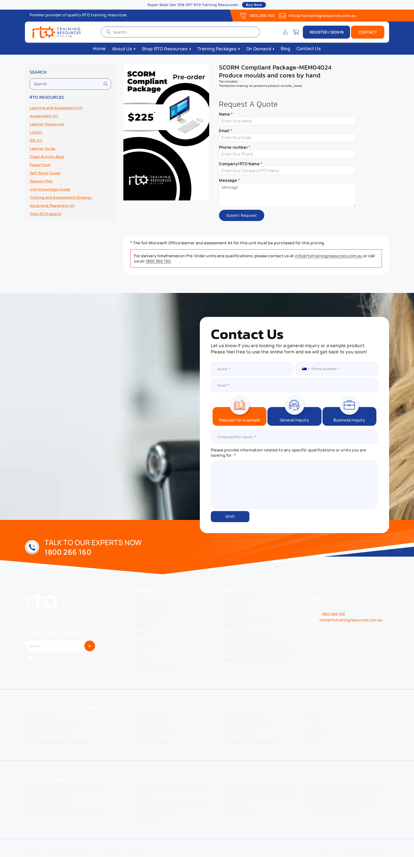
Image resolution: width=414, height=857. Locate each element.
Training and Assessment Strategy (61, 197)
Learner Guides (150, 725)
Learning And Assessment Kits (51, 725)
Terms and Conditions (155, 668)
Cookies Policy (234, 625)
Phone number (234, 147)
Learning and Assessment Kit (56, 107)
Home (141, 599)
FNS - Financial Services (157, 811)
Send (230, 516)
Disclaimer (145, 659)
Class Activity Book (47, 156)
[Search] (108, 32)
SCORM (315, 742)
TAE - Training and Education (334, 813)
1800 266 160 (261, 15)
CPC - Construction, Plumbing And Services (63, 813)
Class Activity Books (154, 733)
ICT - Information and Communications (257, 788)
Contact (367, 32)
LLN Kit (36, 132)
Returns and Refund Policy (245, 616)
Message (229, 180)
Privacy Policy (234, 607)
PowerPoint (40, 164)
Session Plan (41, 181)
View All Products (45, 213)
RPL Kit (36, 140)
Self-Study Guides (152, 742)
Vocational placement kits (47, 733)
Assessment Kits (39, 716)
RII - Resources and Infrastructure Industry (346, 788)
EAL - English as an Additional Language (171, 802)
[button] (296, 32)
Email (225, 130)
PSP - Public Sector (240, 813)
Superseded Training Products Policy (254, 659)
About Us (144, 625)
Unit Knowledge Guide (50, 189)
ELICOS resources (238, 733)
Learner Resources (47, 124)
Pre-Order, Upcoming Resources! (252, 742)
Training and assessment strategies (56, 742)
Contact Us (146, 642)
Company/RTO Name (240, 163)
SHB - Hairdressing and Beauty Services (343, 796)
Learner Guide (43, 148)
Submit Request (241, 215)
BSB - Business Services (46, 796)
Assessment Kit (44, 115)
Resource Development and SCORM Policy (259, 650)
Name (226, 114)
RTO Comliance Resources (246, 725)
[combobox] (180, 32)
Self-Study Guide (45, 172)
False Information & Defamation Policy (255, 642)
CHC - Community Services (48, 805)
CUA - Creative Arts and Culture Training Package (172, 791)
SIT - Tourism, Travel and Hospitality (340, 805)
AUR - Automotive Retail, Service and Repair (63, 788)
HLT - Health (147, 820)
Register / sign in (327, 32)
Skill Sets (317, 733)
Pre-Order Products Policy (245, 633)
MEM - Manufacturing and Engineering (256, 796)
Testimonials (147, 616)
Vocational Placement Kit (52, 205)
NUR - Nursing (235, 805)
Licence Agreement (239, 599)
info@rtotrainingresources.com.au (322, 15)
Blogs (141, 633)
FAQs (140, 650)
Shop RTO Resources (154, 607)
